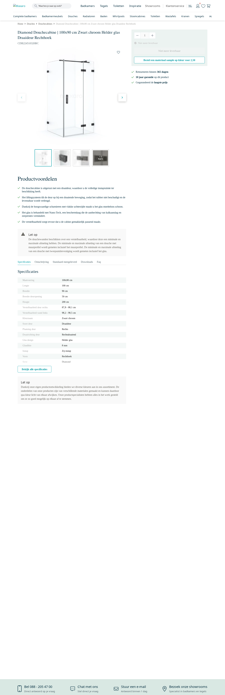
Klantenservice (175, 6)
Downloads (87, 261)
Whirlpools (119, 16)
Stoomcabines (137, 16)
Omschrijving (42, 261)
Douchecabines (45, 24)
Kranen (185, 16)
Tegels (104, 6)
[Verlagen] (137, 35)
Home (20, 24)
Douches (73, 16)
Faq (99, 261)
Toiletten (118, 6)
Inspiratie (135, 6)
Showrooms (152, 6)
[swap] (118, 52)
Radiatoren (89, 16)
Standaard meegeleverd (65, 261)
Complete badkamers (25, 16)
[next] (122, 97)
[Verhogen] (152, 35)
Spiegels (199, 16)
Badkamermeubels (52, 16)
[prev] (22, 97)
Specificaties (24, 261)
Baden (103, 16)
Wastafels (170, 16)
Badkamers (88, 6)
